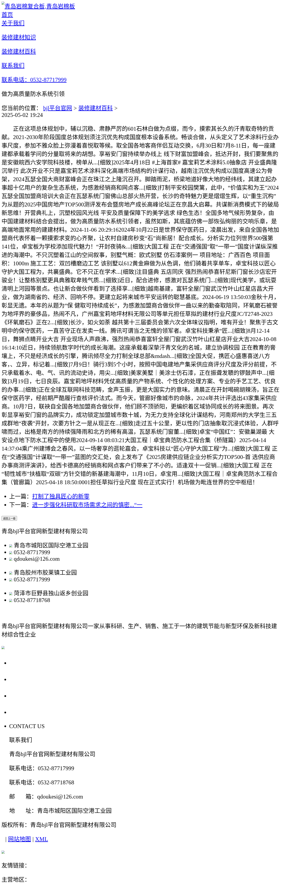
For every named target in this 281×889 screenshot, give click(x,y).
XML (41, 839)
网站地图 (19, 839)
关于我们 (22, 663)
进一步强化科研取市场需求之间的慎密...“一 (87, 505)
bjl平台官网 (57, 108)
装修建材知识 (29, 679)
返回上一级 (9, 518)
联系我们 (22, 712)
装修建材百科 (95, 108)
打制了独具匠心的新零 (60, 496)
